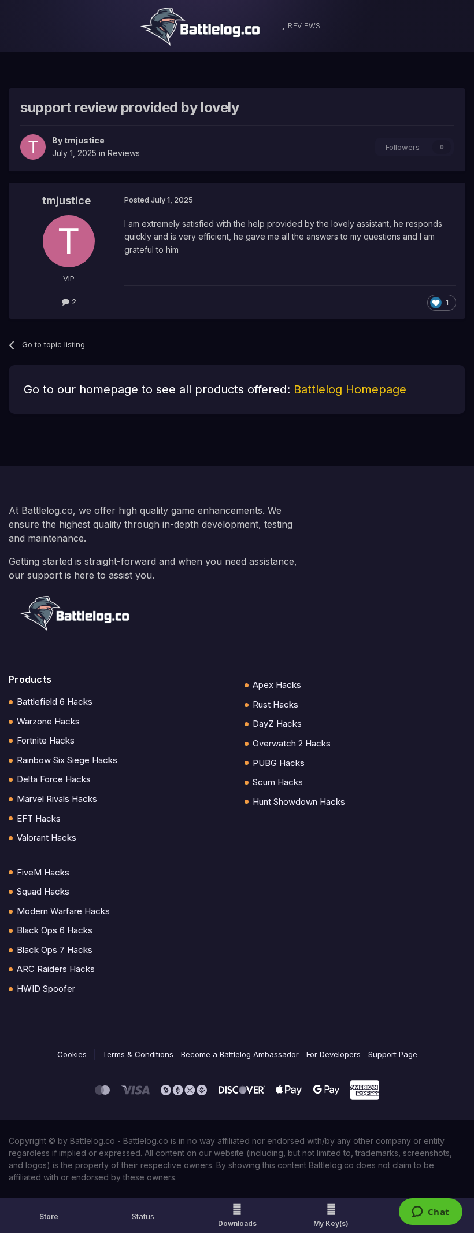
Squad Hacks (43, 891)
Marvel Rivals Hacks (57, 798)
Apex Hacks (277, 684)
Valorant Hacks (46, 837)
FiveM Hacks (43, 872)
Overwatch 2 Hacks (292, 743)
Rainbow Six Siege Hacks (67, 759)
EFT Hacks (39, 818)
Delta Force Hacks (54, 779)
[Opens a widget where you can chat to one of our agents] (430, 1212)
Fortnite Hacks (46, 740)
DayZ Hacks (277, 723)
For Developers (333, 1054)
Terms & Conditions (137, 1054)
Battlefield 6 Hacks (54, 701)
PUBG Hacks (279, 762)
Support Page (392, 1054)
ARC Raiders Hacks (56, 968)
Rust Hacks (275, 704)
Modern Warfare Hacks (63, 911)
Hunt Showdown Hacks (299, 801)
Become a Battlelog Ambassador (240, 1054)
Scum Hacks (278, 781)
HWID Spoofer (46, 988)
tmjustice (84, 140)
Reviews (124, 153)
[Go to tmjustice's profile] (33, 147)
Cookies (72, 1054)
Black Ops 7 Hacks (54, 949)
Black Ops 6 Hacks (54, 930)
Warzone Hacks (48, 721)
